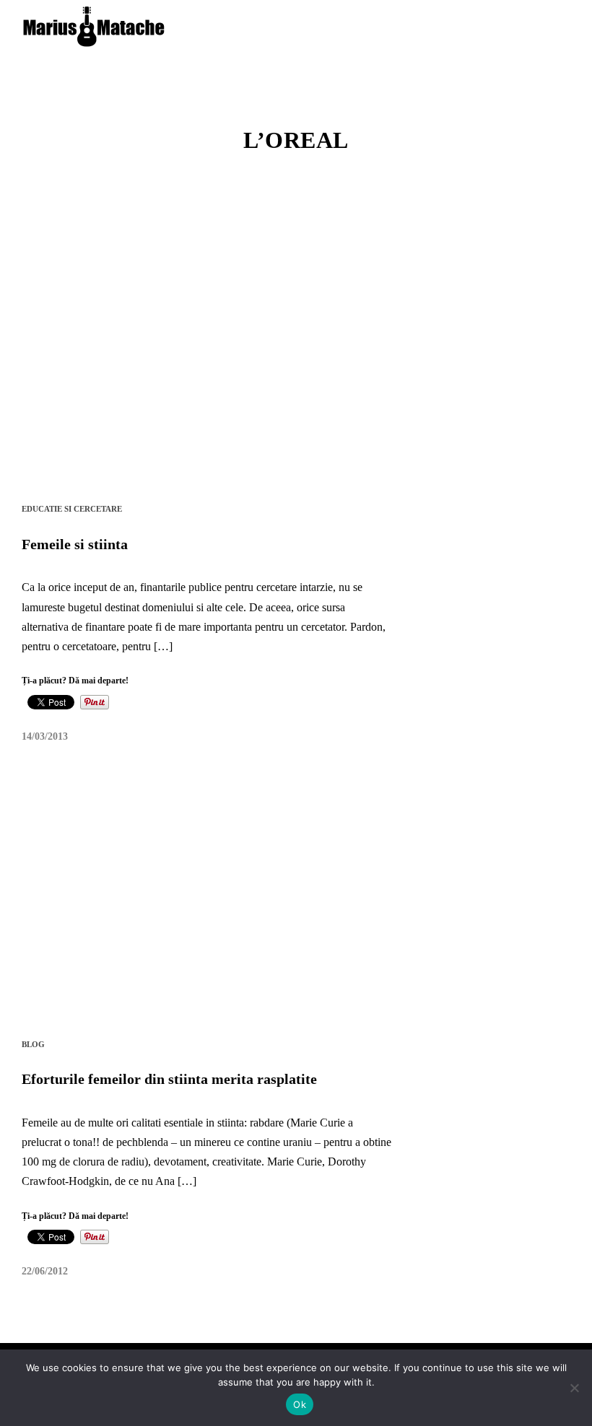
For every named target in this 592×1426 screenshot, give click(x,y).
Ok (299, 1404)
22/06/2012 (45, 1271)
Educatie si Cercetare (72, 508)
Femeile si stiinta (75, 544)
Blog (33, 1044)
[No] (574, 1388)
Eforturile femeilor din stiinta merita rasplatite (169, 1079)
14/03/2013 (45, 736)
